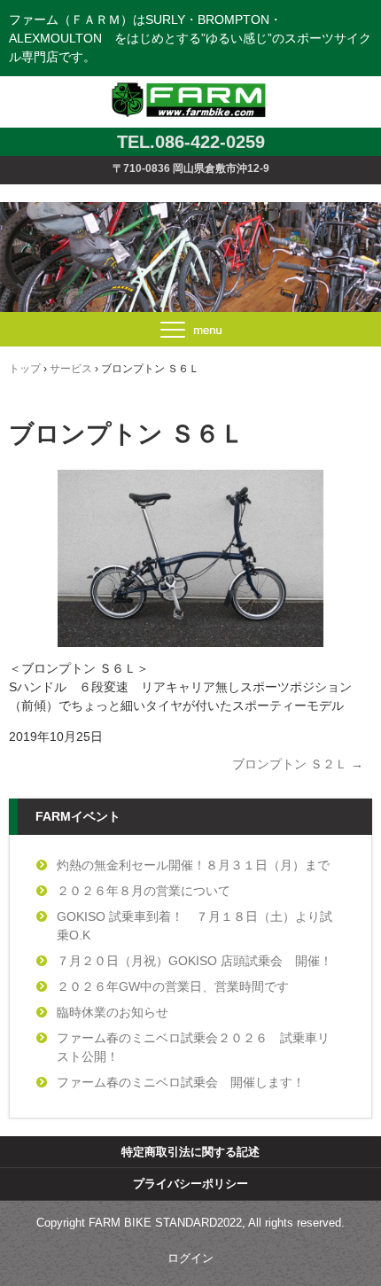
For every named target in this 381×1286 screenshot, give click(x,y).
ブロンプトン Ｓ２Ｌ (297, 764)
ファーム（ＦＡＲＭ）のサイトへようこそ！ (191, 82)
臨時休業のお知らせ (112, 1012)
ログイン (190, 1258)
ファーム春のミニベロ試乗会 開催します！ (181, 1082)
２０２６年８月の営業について (143, 891)
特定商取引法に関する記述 (190, 1151)
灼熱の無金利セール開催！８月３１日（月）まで (193, 865)
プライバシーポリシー (190, 1183)
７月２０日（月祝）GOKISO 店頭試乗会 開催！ (194, 961)
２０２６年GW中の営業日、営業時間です (173, 986)
